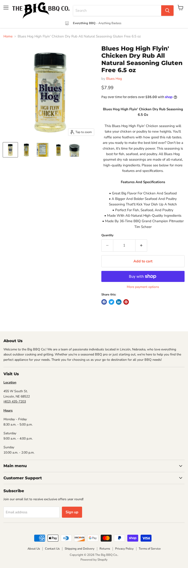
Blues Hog (114, 78)
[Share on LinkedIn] (119, 302)
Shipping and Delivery (79, 549)
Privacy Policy (124, 549)
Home (8, 36)
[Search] (167, 10)
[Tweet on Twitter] (111, 302)
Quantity (107, 235)
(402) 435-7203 (14, 401)
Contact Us (52, 549)
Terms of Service (150, 549)
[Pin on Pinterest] (126, 302)
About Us (34, 549)
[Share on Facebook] (104, 302)
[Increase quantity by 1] (141, 245)
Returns (105, 549)
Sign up (72, 512)
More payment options (143, 287)
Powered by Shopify (94, 560)
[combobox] (117, 10)
